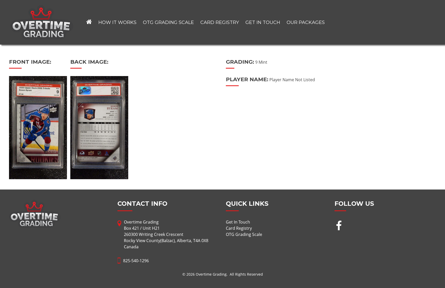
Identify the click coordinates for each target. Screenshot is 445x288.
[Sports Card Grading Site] (41, 8)
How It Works (117, 22)
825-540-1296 (136, 261)
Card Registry (219, 22)
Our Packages (306, 22)
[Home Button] (89, 22)
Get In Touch (262, 22)
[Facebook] (339, 226)
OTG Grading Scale (168, 22)
